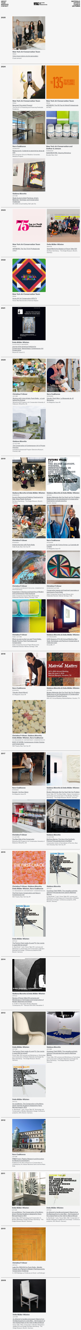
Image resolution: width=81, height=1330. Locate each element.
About (3, 1)
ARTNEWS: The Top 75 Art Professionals (26, 249)
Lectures (76, 6)
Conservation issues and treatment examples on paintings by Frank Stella (63, 591)
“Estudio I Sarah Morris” (20, 692)
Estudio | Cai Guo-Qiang (20, 792)
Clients (77, 4)
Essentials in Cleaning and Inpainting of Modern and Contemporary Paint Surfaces (28, 592)
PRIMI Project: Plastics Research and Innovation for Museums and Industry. (28, 1159)
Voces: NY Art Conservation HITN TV (24, 298)
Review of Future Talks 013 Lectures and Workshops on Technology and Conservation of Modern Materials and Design (28, 1000)
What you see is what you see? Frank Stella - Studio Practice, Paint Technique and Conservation (27, 641)
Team (3, 3)
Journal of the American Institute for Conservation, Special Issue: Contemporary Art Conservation (27, 348)
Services (4, 4)
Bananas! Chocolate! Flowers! (22, 105)
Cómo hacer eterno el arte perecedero (25, 56)
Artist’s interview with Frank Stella (23, 545)
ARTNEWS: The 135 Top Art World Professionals (62, 105)
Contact (4, 6)
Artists (77, 3)
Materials (75, 1)
